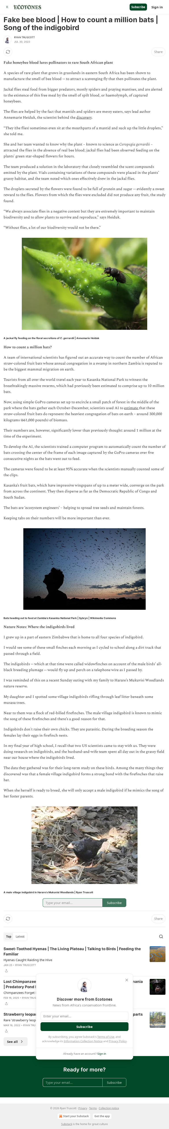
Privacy (82, 1108)
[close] (126, 980)
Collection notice (109, 1108)
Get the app (102, 1116)
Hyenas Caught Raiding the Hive (28, 960)
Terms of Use (105, 1037)
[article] (84, 959)
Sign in (157, 7)
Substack (66, 1124)
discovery (84, 117)
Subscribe (138, 7)
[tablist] (15, 936)
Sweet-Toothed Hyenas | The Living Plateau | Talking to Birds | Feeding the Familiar (72, 951)
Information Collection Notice (83, 1041)
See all (12, 1041)
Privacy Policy (118, 1041)
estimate (131, 408)
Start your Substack (76, 1116)
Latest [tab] (20, 936)
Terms (93, 1108)
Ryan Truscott (24, 37)
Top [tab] (8, 936)
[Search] (161, 936)
